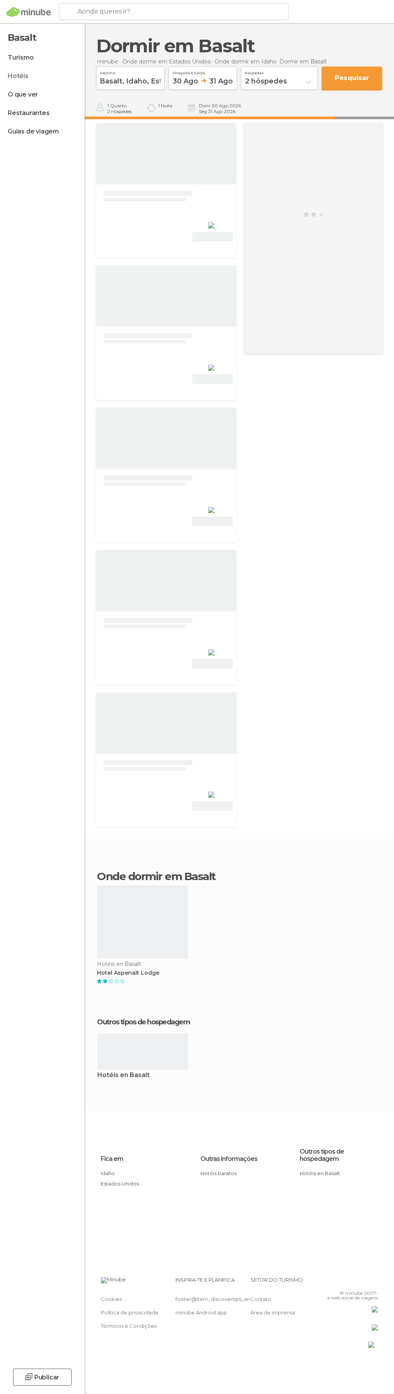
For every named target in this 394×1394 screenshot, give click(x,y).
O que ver (23, 94)
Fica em (112, 1158)
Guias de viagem (33, 131)
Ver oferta (212, 237)
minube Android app (201, 1312)
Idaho (108, 1173)
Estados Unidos (120, 1184)
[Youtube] (373, 1282)
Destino (107, 72)
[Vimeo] (363, 1282)
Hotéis (18, 76)
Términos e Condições (129, 1326)
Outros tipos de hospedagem (322, 1155)
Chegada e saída (188, 72)
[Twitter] (353, 1282)
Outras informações (228, 1158)
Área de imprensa (272, 1312)
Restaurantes (29, 113)
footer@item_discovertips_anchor (218, 1299)
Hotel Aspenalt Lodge (128, 973)
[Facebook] (343, 1282)
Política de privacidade (130, 1312)
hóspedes (254, 72)
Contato (260, 1299)
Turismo (21, 57)
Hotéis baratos (218, 1173)
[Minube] (29, 12)
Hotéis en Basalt (123, 1075)
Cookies (111, 1299)
